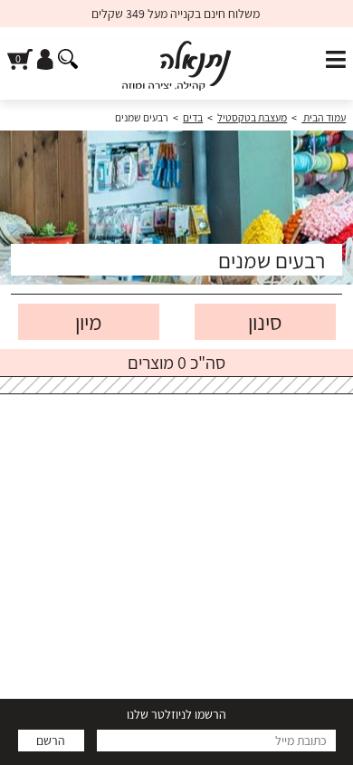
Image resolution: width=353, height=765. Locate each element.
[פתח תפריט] (336, 60)
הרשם (50, 740)
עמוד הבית (323, 117)
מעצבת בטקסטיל (252, 117)
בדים (193, 117)
